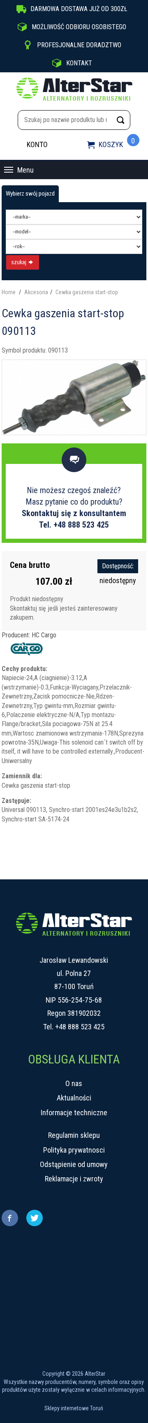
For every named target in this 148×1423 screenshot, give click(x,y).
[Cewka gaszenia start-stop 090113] (74, 397)
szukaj (19, 262)
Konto (37, 144)
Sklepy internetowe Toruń (73, 1408)
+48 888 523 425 (79, 1026)
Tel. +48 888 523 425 (74, 525)
